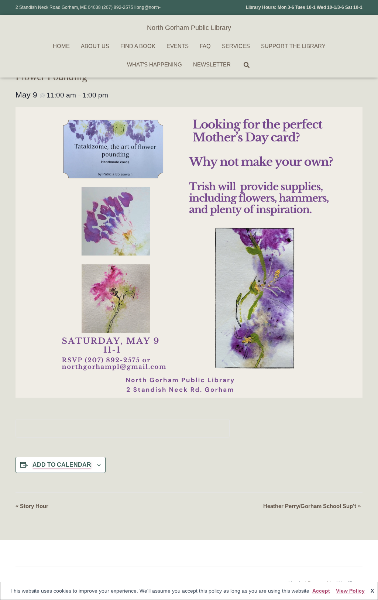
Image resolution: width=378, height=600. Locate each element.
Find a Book (137, 46)
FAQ (205, 46)
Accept (321, 591)
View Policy (350, 591)
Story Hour (32, 506)
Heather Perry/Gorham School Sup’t (312, 506)
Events (177, 46)
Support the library (293, 46)
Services (236, 46)
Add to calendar (61, 465)
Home (61, 46)
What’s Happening (154, 64)
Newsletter (212, 64)
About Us (95, 46)
